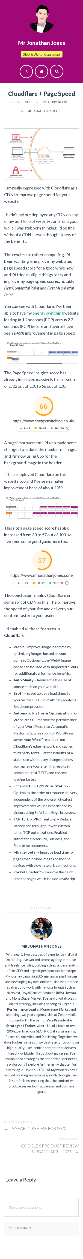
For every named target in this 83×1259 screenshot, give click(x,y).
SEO (28, 101)
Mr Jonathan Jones (42, 111)
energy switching (48, 312)
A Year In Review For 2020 (35, 1128)
